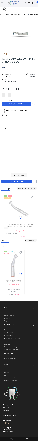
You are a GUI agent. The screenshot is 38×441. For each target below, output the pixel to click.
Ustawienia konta (9, 332)
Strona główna (4, 14)
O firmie (6, 370)
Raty (5, 321)
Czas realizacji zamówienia (12, 349)
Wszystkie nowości (30, 240)
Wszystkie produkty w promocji (27, 188)
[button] (19, 175)
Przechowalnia (8, 335)
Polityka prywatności (10, 358)
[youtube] (8, 423)
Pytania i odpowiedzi (10, 315)
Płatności (7, 344)
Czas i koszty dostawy (10, 347)
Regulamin (7, 318)
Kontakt (6, 372)
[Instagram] (7, 423)
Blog (5, 375)
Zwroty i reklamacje (10, 313)
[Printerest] (5, 423)
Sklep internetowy (18, 439)
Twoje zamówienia (9, 330)
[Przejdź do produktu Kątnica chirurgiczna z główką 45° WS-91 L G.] (14, 264)
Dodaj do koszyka (16, 104)
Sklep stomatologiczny (10, 378)
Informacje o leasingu (10, 361)
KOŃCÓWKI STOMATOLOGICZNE (19, 14)
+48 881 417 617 (23, 110)
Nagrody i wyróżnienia (10, 380)
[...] (20, 34)
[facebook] (3, 423)
